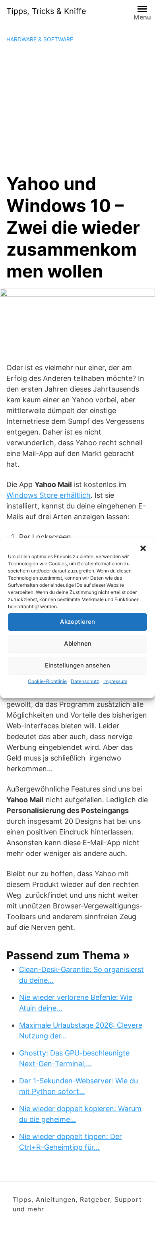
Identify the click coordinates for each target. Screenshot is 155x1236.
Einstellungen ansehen (77, 665)
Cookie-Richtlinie (47, 681)
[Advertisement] (77, 108)
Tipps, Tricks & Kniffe (46, 11)
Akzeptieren (77, 621)
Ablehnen (77, 643)
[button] (143, 548)
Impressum (115, 681)
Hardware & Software (39, 39)
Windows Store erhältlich (48, 495)
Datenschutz (85, 681)
